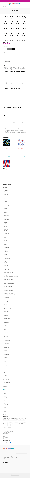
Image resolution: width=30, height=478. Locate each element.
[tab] (15, 60)
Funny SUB (5, 333)
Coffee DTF (5, 209)
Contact (4, 465)
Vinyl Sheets (17, 11)
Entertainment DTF (6, 215)
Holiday (5, 396)
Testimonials (5, 468)
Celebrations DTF (6, 204)
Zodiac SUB (5, 375)
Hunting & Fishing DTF (7, 234)
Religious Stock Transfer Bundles (9, 293)
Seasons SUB (6, 360)
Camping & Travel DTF (7, 201)
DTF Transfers (6, 190)
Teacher (22, 423)
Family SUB (5, 325)
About (4, 464)
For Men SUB (6, 332)
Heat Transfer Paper (6, 379)
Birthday (6, 419)
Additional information (7, 61)
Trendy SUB (5, 369)
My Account (17, 449)
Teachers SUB (6, 368)
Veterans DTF (6, 265)
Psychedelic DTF (6, 247)
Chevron (15, 419)
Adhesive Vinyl (5, 187)
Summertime (18, 423)
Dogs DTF (5, 212)
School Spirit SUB (6, 358)
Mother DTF (5, 244)
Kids (9, 422)
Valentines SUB (6, 371)
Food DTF (5, 223)
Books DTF (5, 198)
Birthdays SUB (7, 312)
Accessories (4, 186)
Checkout (17, 455)
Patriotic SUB (6, 353)
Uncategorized (5, 414)
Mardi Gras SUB (6, 347)
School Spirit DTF (6, 251)
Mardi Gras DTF (6, 240)
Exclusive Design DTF (7, 216)
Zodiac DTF (5, 268)
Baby (25, 418)
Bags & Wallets (6, 404)
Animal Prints (16, 418)
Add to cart (9, 48)
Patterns (13, 11)
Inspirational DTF (6, 236)
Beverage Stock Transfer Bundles (9, 275)
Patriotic (23, 422)
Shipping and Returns (6, 467)
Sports (5, 400)
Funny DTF (5, 226)
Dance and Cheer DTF (7, 211)
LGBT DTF (5, 237)
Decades (21, 419)
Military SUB (5, 350)
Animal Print (12, 418)
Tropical (25, 423)
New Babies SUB (7, 314)
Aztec (23, 418)
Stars (13, 423)
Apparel (5, 403)
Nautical (17, 422)
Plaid (25, 422)
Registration (17, 452)
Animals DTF (6, 194)
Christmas (18, 419)
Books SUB (5, 305)
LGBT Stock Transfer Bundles (8, 286)
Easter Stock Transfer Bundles (8, 279)
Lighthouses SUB (6, 346)
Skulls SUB (5, 361)
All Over (5, 390)
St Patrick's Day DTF (7, 233)
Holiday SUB (6, 339)
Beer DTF (5, 197)
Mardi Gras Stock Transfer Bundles (9, 287)
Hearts (7, 422)
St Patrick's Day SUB (7, 340)
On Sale (4, 385)
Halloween (4, 422)
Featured (4, 378)
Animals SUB (6, 301)
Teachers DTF (6, 261)
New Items (4, 383)
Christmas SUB (6, 315)
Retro (4, 423)
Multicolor (12, 422)
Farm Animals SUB (6, 326)
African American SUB (7, 300)
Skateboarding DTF (7, 258)
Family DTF (5, 218)
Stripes (15, 423)
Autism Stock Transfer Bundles (8, 273)
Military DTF (5, 243)
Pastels (20, 422)
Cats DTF (5, 202)
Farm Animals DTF (6, 219)
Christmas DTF (6, 208)
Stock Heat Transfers (6, 410)
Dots (5, 55)
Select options (9, 157)
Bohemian (9, 419)
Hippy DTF (5, 230)
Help (13, 48)
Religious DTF (6, 250)
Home (9, 11)
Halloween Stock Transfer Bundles (9, 283)
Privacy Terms (5, 470)
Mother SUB (5, 351)
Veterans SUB (6, 372)
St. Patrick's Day (10, 423)
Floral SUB (5, 329)
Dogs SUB (5, 319)
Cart (16, 454)
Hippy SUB (5, 337)
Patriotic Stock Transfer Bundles (8, 290)
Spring (6, 423)
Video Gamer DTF (6, 266)
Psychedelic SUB (6, 354)
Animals (5, 411)
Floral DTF (5, 222)
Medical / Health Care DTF (8, 241)
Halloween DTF (6, 229)
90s (7, 418)
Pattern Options (5, 46)
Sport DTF (5, 255)
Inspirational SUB (6, 343)
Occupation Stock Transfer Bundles (9, 289)
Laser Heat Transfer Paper (7, 382)
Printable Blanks (5, 401)
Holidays (5, 407)
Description (5, 59)
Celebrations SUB (6, 311)
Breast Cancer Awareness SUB (8, 307)
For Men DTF (6, 225)
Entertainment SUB (6, 322)
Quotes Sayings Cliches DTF (8, 248)
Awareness (20, 418)
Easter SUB (5, 321)
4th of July (4, 418)
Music (15, 422)
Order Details (18, 451)
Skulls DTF (5, 254)
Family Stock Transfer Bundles (8, 282)
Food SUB (5, 330)
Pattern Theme (6, 397)
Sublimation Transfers (7, 297)
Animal (9, 418)
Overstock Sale (5, 386)
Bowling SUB (6, 364)
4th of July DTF (6, 191)
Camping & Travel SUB (7, 308)
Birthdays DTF (7, 205)
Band (4, 419)
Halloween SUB (6, 336)
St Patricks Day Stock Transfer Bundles (9, 294)
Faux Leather (5, 376)
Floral (5, 393)
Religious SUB (6, 357)
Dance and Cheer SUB (7, 318)
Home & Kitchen (6, 408)
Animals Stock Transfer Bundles (8, 272)
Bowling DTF (6, 257)
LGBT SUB (5, 344)
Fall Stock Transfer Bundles (8, 280)
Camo (12, 419)
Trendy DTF (5, 262)
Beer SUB (5, 304)
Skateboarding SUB (7, 365)
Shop (11, 11)
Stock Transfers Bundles (7, 269)
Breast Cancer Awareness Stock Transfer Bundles (11, 276)
